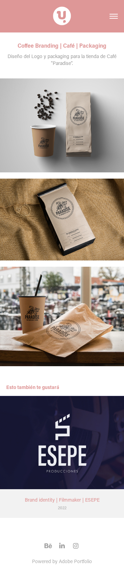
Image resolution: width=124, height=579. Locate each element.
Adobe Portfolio (75, 561)
